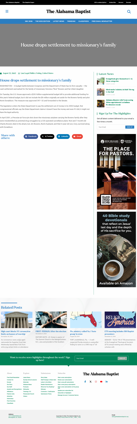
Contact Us (10, 380)
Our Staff (9, 387)
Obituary (43, 389)
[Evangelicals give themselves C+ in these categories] (100, 81)
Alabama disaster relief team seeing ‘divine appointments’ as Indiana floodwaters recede (119, 102)
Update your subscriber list (65, 390)
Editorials (26, 382)
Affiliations (10, 391)
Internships (10, 398)
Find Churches (11, 401)
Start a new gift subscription (66, 382)
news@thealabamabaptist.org (120, 416)
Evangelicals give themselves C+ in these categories (119, 80)
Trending (71, 21)
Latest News (58, 21)
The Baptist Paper (28, 2)
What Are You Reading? (47, 387)
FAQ (79, 417)
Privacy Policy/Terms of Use (64, 417)
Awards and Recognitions (14, 389)
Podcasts (26, 387)
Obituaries (26, 389)
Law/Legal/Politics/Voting (31, 73)
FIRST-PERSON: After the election (51, 331)
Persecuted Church (28, 394)
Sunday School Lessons (30, 380)
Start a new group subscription (66, 384)
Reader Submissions (47, 384)
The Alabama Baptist (12, 2)
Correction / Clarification (48, 391)
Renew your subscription (65, 380)
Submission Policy (46, 394)
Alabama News (27, 384)
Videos (25, 396)
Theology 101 (27, 391)
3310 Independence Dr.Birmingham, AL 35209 (15, 416)
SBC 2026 (28, 21)
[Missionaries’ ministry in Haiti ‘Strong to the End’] (100, 92)
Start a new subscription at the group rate (68, 387)
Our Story (9, 384)
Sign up (130, 127)
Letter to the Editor (46, 382)
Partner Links (10, 394)
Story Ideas (44, 377)
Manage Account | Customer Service (68, 395)
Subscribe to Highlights (64, 393)
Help (75, 417)
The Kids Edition (42, 21)
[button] (129, 12)
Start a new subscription (65, 377)
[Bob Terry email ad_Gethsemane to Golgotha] (116, 249)
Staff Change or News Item (48, 380)
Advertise (9, 396)
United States (47, 73)
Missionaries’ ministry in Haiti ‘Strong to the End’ (120, 91)
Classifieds (83, 21)
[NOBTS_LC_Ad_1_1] (116, 172)
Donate (9, 382)
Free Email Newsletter (102, 21)
